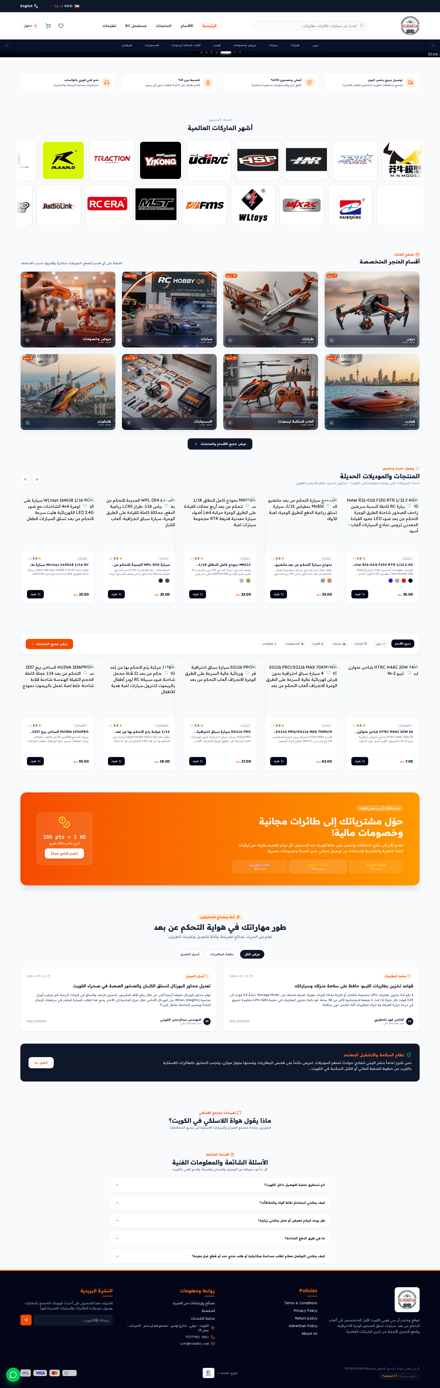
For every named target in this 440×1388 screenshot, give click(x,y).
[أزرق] (390, 574)
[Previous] (37, 473)
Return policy (306, 1318)
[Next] (25, 473)
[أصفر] (248, 574)
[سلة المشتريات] (48, 26)
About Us (309, 1333)
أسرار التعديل (189, 948)
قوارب (217, 45)
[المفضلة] (61, 26)
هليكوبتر (127, 45)
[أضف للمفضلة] (409, 499)
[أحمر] (403, 574)
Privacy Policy (305, 1310)
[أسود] (410, 574)
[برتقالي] (329, 574)
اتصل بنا (41, 1056)
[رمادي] (397, 574)
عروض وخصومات (244, 45)
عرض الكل (252, 948)
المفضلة (208, 1310)
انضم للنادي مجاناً (64, 847)
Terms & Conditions (300, 1303)
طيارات (295, 45)
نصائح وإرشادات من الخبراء (194, 1303)
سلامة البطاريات (222, 948)
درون (315, 45)
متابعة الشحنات (203, 1318)
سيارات (273, 45)
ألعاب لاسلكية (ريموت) (186, 45)
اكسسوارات (152, 45)
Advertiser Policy (303, 1326)
